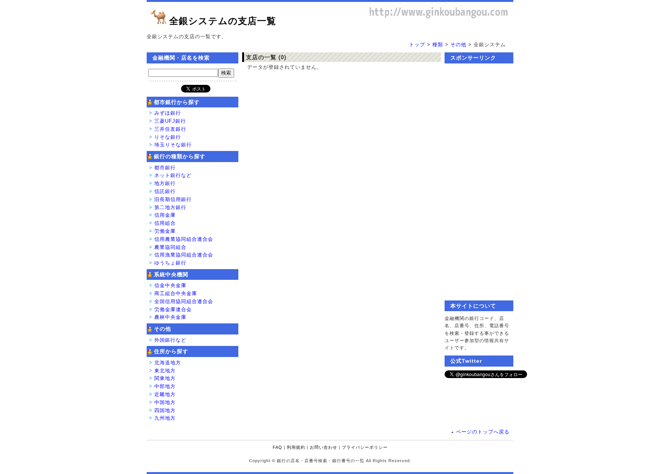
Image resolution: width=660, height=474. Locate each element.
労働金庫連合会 (173, 309)
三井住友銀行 (170, 129)
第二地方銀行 (170, 207)
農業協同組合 (170, 247)
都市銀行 (165, 167)
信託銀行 (165, 191)
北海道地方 (167, 362)
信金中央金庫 (170, 285)
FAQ (277, 447)
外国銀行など (170, 340)
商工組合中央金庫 (175, 293)
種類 (437, 44)
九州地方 (165, 418)
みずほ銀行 (167, 113)
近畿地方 (165, 394)
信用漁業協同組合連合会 (183, 255)
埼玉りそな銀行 (173, 145)
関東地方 (165, 378)
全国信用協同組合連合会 (183, 301)
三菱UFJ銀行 (170, 121)
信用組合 (165, 223)
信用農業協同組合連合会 (183, 239)
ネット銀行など (173, 175)
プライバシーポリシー (365, 447)
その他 (458, 44)
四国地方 (165, 410)
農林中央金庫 (170, 317)
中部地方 (165, 386)
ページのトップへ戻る (483, 432)
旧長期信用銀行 (173, 199)
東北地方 (165, 370)
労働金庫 (165, 231)
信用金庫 (165, 215)
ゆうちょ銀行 (170, 263)
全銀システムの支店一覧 (222, 21)
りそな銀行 (167, 137)
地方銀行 (165, 183)
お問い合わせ (323, 447)
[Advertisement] (479, 182)
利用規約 (296, 447)
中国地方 (165, 402)
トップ (417, 44)
